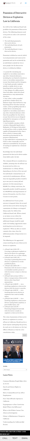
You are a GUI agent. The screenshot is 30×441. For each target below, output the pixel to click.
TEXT (14, 438)
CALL (5, 438)
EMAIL (25, 438)
